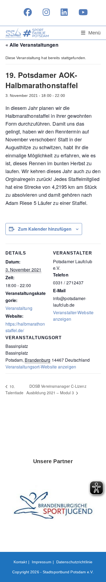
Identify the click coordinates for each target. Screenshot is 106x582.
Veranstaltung (18, 308)
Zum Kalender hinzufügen (44, 229)
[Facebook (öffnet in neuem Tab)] (27, 12)
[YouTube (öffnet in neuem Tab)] (80, 12)
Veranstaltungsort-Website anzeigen (40, 367)
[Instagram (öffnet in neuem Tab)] (46, 12)
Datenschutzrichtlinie (74, 562)
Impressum (41, 562)
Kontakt (20, 562)
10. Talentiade (14, 389)
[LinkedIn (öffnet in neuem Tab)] (64, 12)
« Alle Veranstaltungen (31, 44)
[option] (53, 507)
